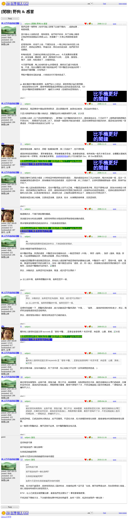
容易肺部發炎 (62, 156)
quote (114, 24)
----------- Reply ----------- (10, 18)
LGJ (25, 3)
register (124, 3)
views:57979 (6, 517)
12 (21, 437)
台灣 (13, 3)
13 (21, 459)
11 (21, 401)
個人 (20, 3)
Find (104, 3)
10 (21, 377)
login (120, 3)
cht (8, 3)
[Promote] (85, 24)
